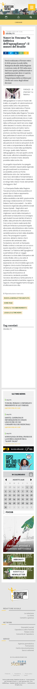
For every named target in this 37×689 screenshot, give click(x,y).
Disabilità (7, 329)
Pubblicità (7, 673)
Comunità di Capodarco (25, 634)
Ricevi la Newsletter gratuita (16, 298)
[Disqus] (18, 359)
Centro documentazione (25, 648)
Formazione (29, 646)
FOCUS (9, 512)
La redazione (29, 613)
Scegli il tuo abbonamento (15, 308)
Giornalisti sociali (27, 627)
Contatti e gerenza (27, 618)
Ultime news (18, 394)
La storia (30, 615)
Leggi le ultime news (12, 313)
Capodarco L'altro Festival (24, 629)
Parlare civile (29, 632)
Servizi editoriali (28, 650)
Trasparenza (17, 673)
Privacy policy (28, 673)
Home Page (8, 303)
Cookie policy (16, 675)
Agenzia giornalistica (26, 644)
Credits (26, 675)
